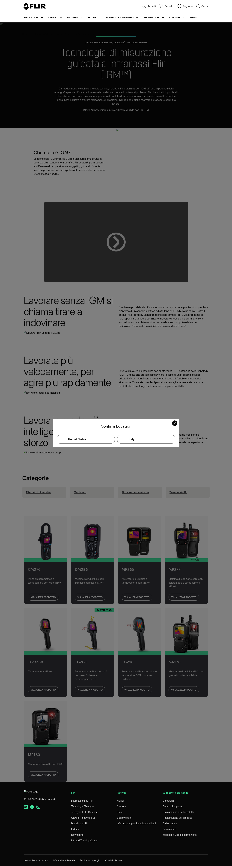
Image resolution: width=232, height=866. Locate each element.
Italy (131, 439)
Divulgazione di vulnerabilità (178, 812)
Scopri (92, 17)
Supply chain (124, 817)
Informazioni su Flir (81, 800)
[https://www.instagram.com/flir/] (38, 807)
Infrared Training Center (84, 840)
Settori (52, 17)
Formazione (169, 829)
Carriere (121, 806)
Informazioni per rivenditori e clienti (136, 823)
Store (193, 17)
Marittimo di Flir (79, 823)
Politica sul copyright (90, 860)
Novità (120, 800)
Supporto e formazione (120, 17)
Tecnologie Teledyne (82, 806)
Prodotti (72, 17)
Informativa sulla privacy (36, 860)
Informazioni (151, 17)
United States (77, 439)
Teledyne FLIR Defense (84, 812)
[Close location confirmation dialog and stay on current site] (174, 423)
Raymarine (77, 834)
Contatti (174, 17)
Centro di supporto (173, 806)
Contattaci (168, 800)
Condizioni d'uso (113, 860)
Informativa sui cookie (64, 860)
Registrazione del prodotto (177, 817)
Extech (75, 829)
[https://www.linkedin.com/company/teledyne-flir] (26, 807)
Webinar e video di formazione (180, 834)
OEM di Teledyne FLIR (84, 817)
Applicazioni (31, 17)
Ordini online (170, 823)
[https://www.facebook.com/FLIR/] (32, 807)
